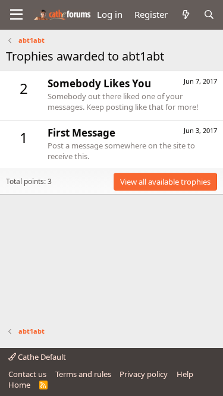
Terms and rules (83, 374)
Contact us (27, 374)
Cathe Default (41, 356)
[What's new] (185, 15)
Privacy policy (144, 374)
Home (19, 384)
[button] (16, 15)
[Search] (209, 15)
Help (185, 374)
